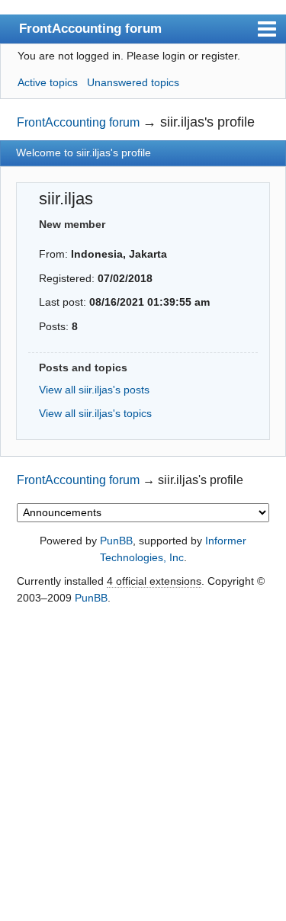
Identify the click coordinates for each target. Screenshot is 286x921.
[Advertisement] (143, 764)
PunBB (116, 540)
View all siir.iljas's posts (94, 389)
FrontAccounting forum (90, 28)
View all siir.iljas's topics (95, 413)
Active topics (48, 82)
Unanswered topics (133, 82)
